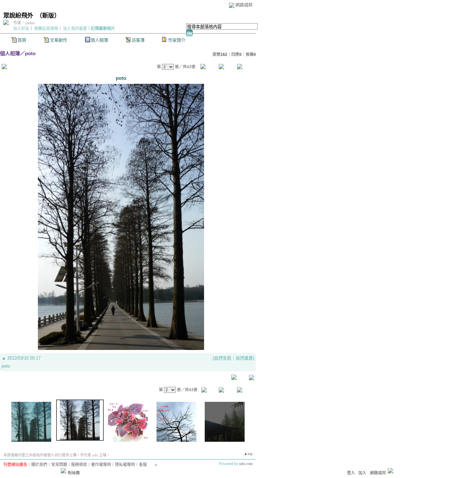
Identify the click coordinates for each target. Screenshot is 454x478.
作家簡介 (176, 40)
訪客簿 (138, 40)
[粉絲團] (63, 470)
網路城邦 (244, 4)
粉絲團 (74, 473)
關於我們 (39, 464)
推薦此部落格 (46, 28)
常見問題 (59, 464)
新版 (48, 15)
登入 (351, 473)
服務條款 (79, 464)
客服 (143, 464)
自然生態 (222, 358)
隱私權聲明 (125, 464)
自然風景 (244, 358)
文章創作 (58, 40)
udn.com (246, 463)
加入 (362, 473)
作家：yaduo (24, 23)
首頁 (22, 40)
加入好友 (21, 28)
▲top (248, 453)
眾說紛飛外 (18, 15)
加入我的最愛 (75, 28)
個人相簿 (99, 40)
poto (30, 53)
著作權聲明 (101, 464)
